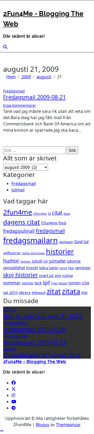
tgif (46, 283)
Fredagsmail (14, 90)
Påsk (71, 268)
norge (63, 268)
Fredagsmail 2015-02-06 (34, 329)
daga (66, 213)
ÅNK (84, 293)
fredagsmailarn (30, 240)
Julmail (18, 190)
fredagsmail (50, 230)
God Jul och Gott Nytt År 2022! (43, 316)
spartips (27, 283)
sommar (12, 283)
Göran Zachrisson (33, 253)
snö (58, 275)
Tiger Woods (59, 283)
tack (38, 282)
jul (45, 261)
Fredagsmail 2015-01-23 (34, 342)
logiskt (32, 267)
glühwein (66, 242)
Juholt (37, 261)
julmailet (57, 261)
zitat (54, 291)
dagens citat (21, 222)
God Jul (81, 241)
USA (85, 282)
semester (83, 267)
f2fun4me (49, 223)
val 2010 (10, 292)
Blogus (42, 424)
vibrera (25, 292)
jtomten (25, 261)
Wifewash (39, 293)
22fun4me (40, 213)
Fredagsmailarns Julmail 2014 (42, 355)
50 (49, 213)
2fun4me (17, 212)
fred (62, 222)
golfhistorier (12, 253)
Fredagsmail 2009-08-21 (34, 97)
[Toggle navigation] (6, 7)
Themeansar (68, 424)
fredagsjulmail (19, 231)
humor (11, 260)
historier (60, 251)
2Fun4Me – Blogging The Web (34, 361)
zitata (71, 291)
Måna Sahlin (48, 267)
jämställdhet (14, 267)
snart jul (46, 275)
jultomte (74, 261)
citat (57, 212)
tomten (74, 283)
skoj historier (20, 275)
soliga (67, 275)
